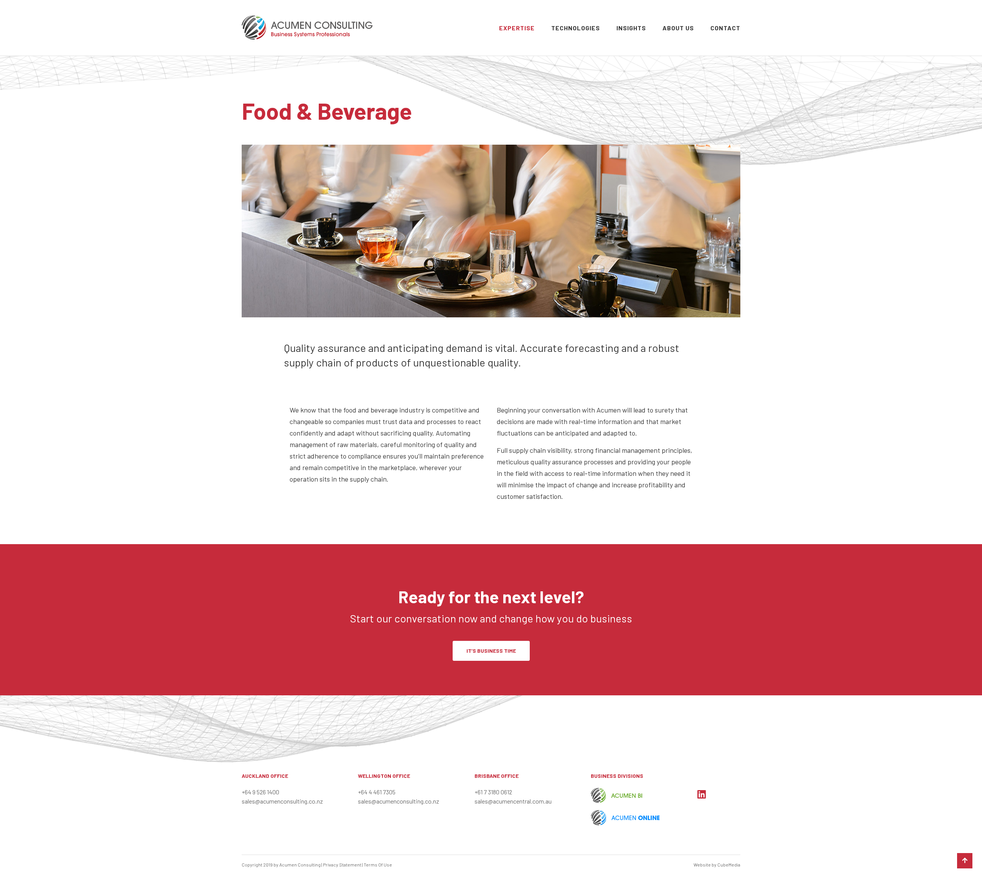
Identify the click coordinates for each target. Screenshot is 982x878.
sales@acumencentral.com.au (513, 801)
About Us (678, 27)
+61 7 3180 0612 (493, 791)
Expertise (517, 27)
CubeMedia (728, 864)
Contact (725, 27)
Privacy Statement (342, 864)
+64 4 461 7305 (376, 791)
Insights (631, 27)
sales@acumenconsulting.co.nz (282, 801)
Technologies (575, 27)
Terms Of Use (378, 864)
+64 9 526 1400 (260, 791)
